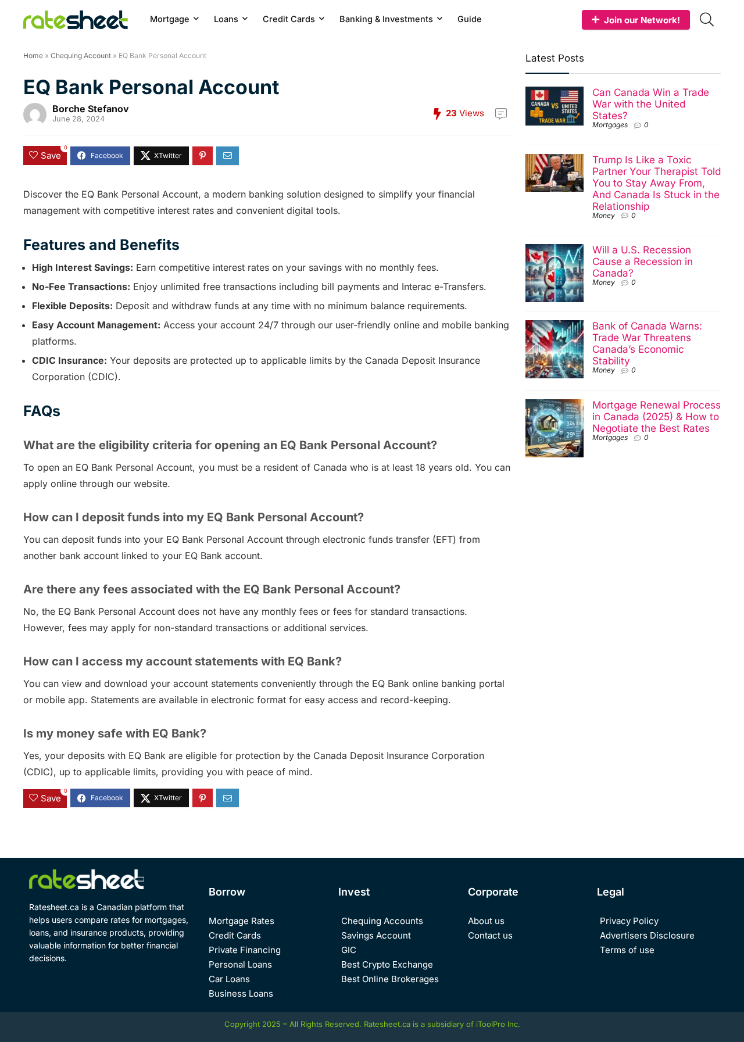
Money (603, 215)
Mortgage (169, 19)
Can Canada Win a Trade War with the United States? (650, 103)
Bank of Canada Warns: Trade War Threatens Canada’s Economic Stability (647, 343)
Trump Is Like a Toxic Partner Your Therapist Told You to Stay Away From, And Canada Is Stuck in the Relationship (656, 182)
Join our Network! (642, 20)
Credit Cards (289, 19)
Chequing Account (81, 55)
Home (33, 55)
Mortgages (610, 124)
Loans (226, 19)
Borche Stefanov (90, 108)
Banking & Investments (386, 19)
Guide (469, 19)
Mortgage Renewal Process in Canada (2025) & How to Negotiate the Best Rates (656, 416)
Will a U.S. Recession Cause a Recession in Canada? (642, 261)
